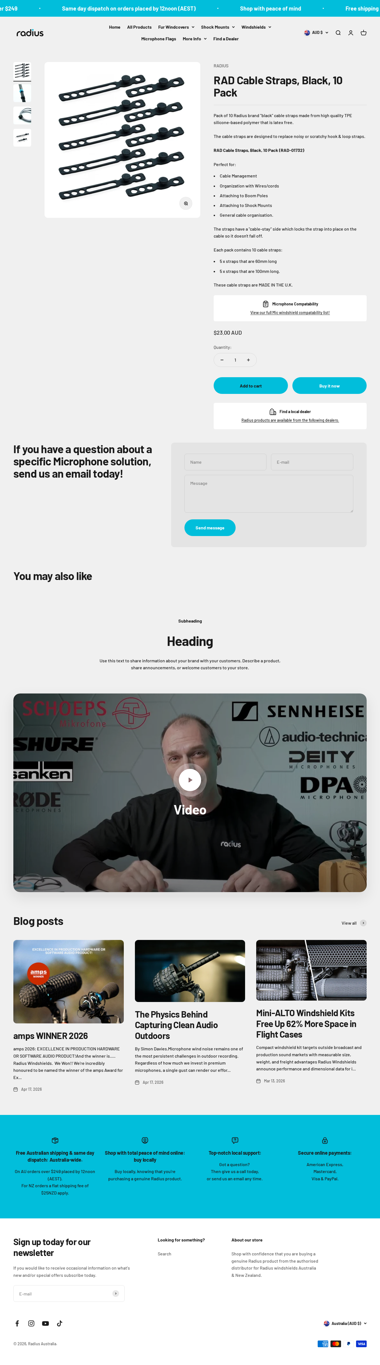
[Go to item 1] (22, 72)
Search (164, 1253)
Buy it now (329, 385)
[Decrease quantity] (222, 360)
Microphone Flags (158, 38)
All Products (139, 26)
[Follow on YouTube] (45, 1323)
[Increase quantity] (248, 360)
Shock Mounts (215, 26)
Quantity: (223, 347)
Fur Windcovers (173, 26)
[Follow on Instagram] (31, 1323)
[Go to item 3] (22, 116)
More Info (192, 38)
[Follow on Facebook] (17, 1323)
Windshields (253, 26)
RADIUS (221, 65)
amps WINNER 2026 (50, 1035)
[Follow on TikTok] (59, 1323)
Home (114, 26)
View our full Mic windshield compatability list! (290, 312)
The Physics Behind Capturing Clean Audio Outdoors (176, 1025)
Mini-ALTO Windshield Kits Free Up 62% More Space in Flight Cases (306, 1023)
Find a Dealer (226, 38)
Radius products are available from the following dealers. (290, 420)
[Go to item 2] (22, 94)
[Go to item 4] (22, 138)
